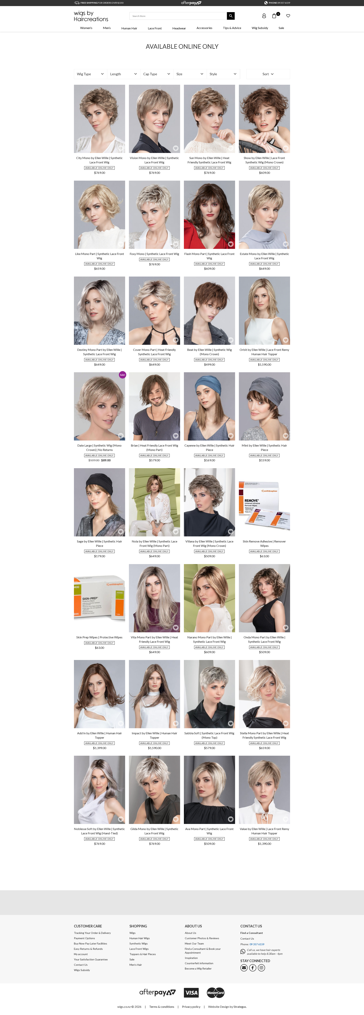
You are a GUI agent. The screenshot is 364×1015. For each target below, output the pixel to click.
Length (115, 74)
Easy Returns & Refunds (88, 948)
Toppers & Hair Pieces (142, 954)
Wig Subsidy (260, 28)
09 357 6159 (283, 2)
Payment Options (84, 938)
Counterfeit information (199, 963)
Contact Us (81, 964)
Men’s (107, 28)
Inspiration (191, 957)
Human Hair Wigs (139, 938)
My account (81, 954)
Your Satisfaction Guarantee (91, 959)
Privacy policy (191, 1006)
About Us (190, 932)
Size (179, 74)
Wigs (132, 932)
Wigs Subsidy (82, 970)
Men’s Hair (135, 964)
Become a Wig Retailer (198, 968)
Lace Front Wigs (139, 948)
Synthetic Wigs (138, 943)
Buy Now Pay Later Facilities (90, 943)
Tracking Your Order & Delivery (92, 932)
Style (213, 74)
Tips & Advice (232, 28)
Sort (266, 74)
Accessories (204, 28)
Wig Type (84, 74)
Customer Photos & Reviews (202, 938)
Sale (281, 28)
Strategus (240, 1006)
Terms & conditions (161, 1006)
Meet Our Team (194, 943)
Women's (86, 28)
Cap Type (150, 74)
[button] (121, 148)
